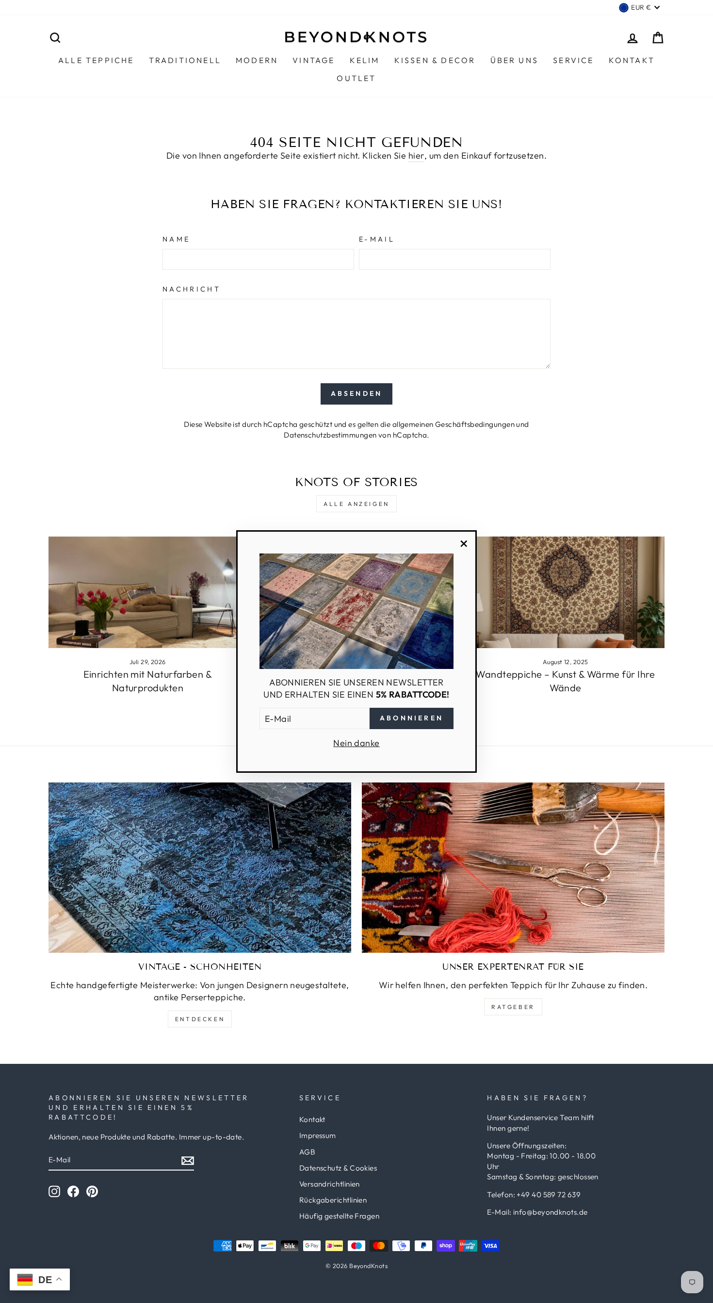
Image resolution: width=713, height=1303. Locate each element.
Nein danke (356, 743)
